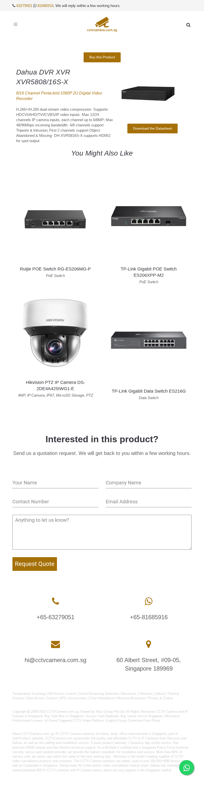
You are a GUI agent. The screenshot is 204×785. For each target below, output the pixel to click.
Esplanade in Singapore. (40, 765)
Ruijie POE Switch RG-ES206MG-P (55, 268)
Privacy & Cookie (160, 698)
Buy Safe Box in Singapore (64, 716)
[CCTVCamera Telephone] (55, 601)
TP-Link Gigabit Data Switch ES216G (149, 391)
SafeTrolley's (21, 738)
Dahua (159, 694)
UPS (62, 698)
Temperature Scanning (28, 694)
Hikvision (146, 694)
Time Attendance (102, 698)
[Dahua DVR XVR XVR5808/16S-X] (152, 91)
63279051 (24, 5)
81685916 (45, 5)
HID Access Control (62, 694)
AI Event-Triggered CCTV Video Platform (74, 720)
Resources (129, 694)
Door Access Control (42, 698)
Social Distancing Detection (98, 694)
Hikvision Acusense (131, 698)
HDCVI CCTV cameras (52, 770)
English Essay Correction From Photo (133, 720)
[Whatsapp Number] (148, 601)
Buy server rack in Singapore (141, 716)
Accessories (78, 698)
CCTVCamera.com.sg (37, 734)
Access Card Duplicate (102, 716)
